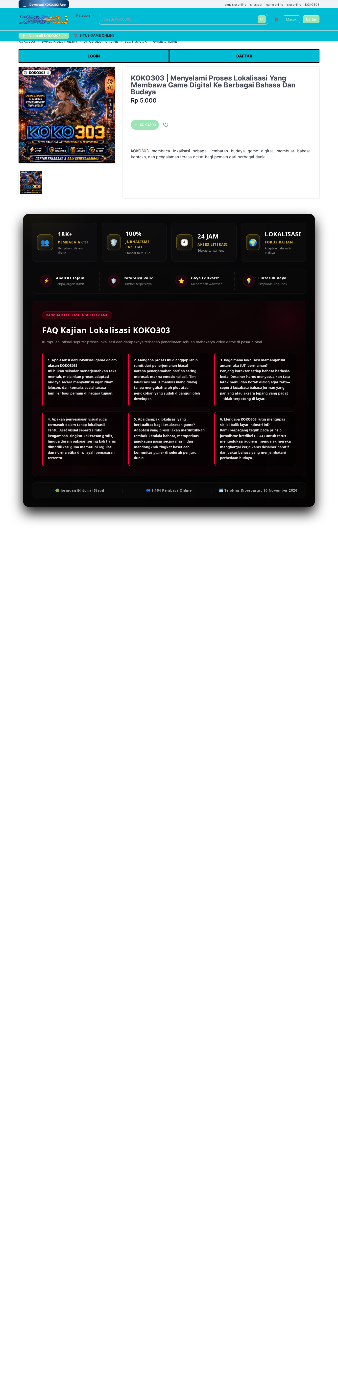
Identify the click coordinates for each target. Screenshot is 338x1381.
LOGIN (94, 55)
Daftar (311, 19)
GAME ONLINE (165, 41)
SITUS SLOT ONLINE (101, 41)
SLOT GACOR (135, 41)
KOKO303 (27, 41)
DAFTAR (244, 55)
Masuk (291, 19)
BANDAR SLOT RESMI (59, 41)
